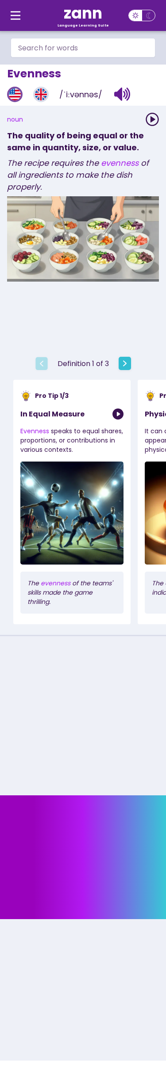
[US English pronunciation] (15, 94)
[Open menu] (15, 15)
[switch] (141, 15)
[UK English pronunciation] (41, 94)
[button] (122, 94)
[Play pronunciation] (152, 119)
